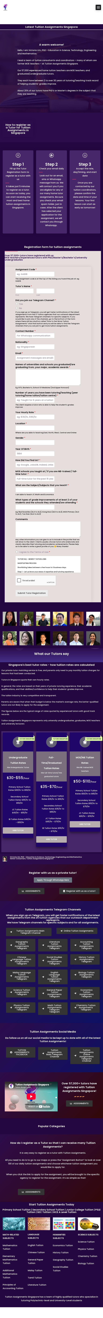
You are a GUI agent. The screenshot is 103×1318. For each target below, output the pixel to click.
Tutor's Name (23, 286)
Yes (21, 304)
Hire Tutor (18, 830)
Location (21, 423)
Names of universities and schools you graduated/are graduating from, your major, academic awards (45, 366)
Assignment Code (26, 269)
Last (38, 295)
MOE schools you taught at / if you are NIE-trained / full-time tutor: (46, 473)
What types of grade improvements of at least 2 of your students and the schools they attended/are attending (46, 501)
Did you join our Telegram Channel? (35, 300)
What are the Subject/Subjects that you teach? (42, 485)
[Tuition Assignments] (5, 7)
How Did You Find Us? (27, 460)
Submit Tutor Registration (32, 593)
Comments (21, 519)
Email (19, 353)
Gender (20, 438)
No (20, 308)
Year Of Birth (23, 449)
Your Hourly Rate (25, 412)
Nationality (22, 342)
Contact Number (25, 331)
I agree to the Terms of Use (34, 552)
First (17, 295)
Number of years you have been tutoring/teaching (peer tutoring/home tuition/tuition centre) (46, 394)
